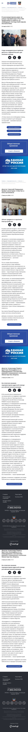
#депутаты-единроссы (14, 127)
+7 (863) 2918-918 (14, 508)
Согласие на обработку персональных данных (14, 536)
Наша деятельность (12, 7)
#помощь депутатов (14, 134)
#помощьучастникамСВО (14, 484)
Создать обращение (14, 151)
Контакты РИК (19, 497)
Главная (3, 7)
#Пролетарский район (14, 130)
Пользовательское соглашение (14, 531)
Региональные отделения (6, 497)
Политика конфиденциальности (14, 533)
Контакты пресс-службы (7, 501)
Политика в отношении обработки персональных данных (14, 535)
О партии (5, 494)
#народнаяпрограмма (14, 324)
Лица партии (18, 494)
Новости (20, 7)
